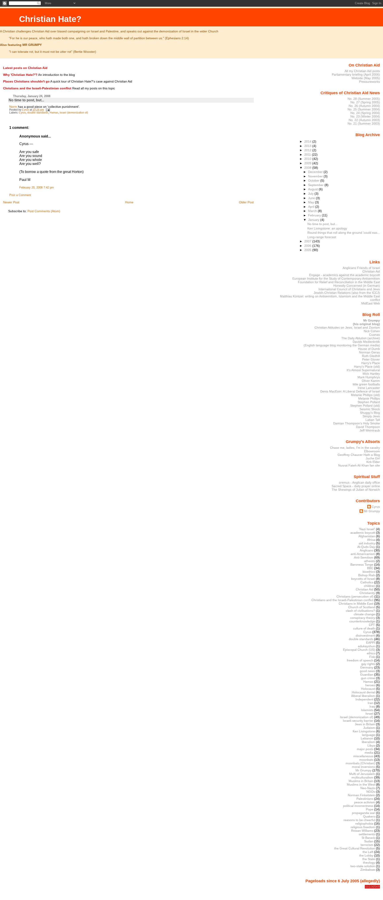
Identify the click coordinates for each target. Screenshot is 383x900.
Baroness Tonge (361, 564)
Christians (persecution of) (354, 596)
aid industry (367, 543)
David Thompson (368, 427)
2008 (308, 167)
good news (367, 671)
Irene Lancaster (369, 388)
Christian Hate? (50, 19)
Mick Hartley (371, 373)
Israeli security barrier (358, 720)
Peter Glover (371, 359)
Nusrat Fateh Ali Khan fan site (359, 465)
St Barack (368, 837)
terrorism (367, 845)
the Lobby (366, 855)
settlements (367, 834)
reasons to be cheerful (359, 820)
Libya (371, 745)
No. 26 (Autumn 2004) (364, 106)
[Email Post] (48, 109)
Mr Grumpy (372, 511)
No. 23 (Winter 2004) (365, 116)
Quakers (369, 816)
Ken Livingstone (364, 731)
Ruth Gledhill (371, 356)
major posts (365, 749)
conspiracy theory (362, 618)
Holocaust (368, 688)
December (316, 172)
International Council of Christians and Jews (349, 289)
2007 (308, 241)
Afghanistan (366, 536)
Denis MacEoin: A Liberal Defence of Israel (350, 391)
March (313, 211)
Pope (369, 809)
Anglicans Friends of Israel (361, 268)
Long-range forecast (321, 237)
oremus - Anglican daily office (359, 482)
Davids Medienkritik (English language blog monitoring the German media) (342, 343)
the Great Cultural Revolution (354, 848)
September (316, 185)
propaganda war (363, 813)
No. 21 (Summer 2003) (364, 123)
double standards (37, 112)
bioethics (369, 571)
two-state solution (362, 866)
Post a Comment (20, 195)
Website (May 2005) (366, 78)
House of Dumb (369, 349)
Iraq (372, 706)
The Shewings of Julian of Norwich (356, 489)
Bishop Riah (366, 575)
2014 (308, 141)
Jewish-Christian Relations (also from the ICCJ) (347, 292)
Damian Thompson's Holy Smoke (356, 423)
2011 (308, 154)
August (313, 189)
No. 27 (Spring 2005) (365, 102)
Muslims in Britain (361, 781)
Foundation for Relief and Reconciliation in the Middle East (339, 282)
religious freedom (363, 827)
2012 (308, 150)
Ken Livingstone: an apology (327, 228)
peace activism (364, 802)
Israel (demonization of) (74, 112)
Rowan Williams (362, 830)
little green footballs (366, 384)
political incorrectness (358, 806)
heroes (370, 685)
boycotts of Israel (363, 578)
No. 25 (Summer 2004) (364, 109)
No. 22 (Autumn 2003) (364, 120)
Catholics (366, 582)
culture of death (364, 628)
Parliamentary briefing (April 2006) (356, 74)
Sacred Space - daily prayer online (356, 486)
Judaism (369, 727)
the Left (368, 852)
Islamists (367, 710)
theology (369, 862)
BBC (370, 568)
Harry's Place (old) (367, 366)
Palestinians (364, 798)
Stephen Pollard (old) (365, 405)
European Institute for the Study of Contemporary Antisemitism (336, 278)
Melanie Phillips (369, 398)
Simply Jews (371, 416)
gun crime (368, 678)
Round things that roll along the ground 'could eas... (343, 232)
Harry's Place (370, 363)
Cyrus (22, 112)
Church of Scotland (361, 607)
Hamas (54, 112)
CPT (372, 625)
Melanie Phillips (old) (365, 395)
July (311, 193)
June (312, 198)
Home (129, 202)
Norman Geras (369, 352)
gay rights (368, 664)
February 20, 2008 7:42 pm (36, 187)
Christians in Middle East (356, 603)
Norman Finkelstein (361, 795)
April (311, 206)
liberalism (368, 742)
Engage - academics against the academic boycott (344, 275)
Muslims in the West (361, 784)
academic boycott (362, 532)
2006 (308, 245)
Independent (364, 699)
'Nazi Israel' (367, 529)
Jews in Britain (365, 724)
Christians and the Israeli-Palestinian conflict (342, 600)
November (316, 176)
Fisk (372, 657)
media (369, 752)
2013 (308, 146)
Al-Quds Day (366, 547)
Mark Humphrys (369, 377)
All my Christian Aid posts (362, 71)
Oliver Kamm (371, 380)
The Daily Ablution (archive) (360, 338)
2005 (308, 250)
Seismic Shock (370, 409)
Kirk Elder (373, 462)
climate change (364, 614)
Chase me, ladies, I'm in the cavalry (355, 447)
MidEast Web (370, 303)
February (315, 215)
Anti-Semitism (363, 557)
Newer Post (11, 202)
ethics (371, 653)
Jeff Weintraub (370, 430)
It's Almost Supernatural (363, 370)
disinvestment (365, 635)
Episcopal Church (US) (359, 649)
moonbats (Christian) (360, 763)
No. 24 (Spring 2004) (365, 113)
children (369, 586)
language (368, 735)
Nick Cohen (372, 331)
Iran (370, 703)
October (314, 180)
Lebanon (367, 738)
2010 (308, 159)
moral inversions (363, 767)
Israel (369, 713)
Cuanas (374, 334)
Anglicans (366, 550)
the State (368, 859)
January (314, 220)
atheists (369, 561)
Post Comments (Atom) (43, 211)
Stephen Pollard (369, 402)
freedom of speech (360, 660)
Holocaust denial (363, 692)
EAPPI (370, 642)
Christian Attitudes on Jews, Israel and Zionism (347, 327)
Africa (371, 539)
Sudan (368, 841)
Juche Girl (373, 458)
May (311, 202)
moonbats (366, 759)
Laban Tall (372, 420)
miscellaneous (363, 756)
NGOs (370, 791)
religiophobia (364, 823)
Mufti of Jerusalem (362, 774)
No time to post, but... (322, 224)
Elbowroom (372, 451)
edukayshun (366, 646)
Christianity (367, 593)
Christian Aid (371, 271)
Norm (13, 106)
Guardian (366, 674)
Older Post (246, 202)
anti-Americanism (363, 554)
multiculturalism (362, 777)
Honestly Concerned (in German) (356, 285)
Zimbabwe (367, 869)
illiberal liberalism (363, 696)
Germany (366, 667)
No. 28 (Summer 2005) (364, 98)
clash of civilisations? (360, 610)
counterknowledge (362, 621)
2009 (308, 163)
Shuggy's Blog (370, 412)
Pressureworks (369, 81)
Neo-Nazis (367, 788)
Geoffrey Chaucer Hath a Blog (359, 455)
